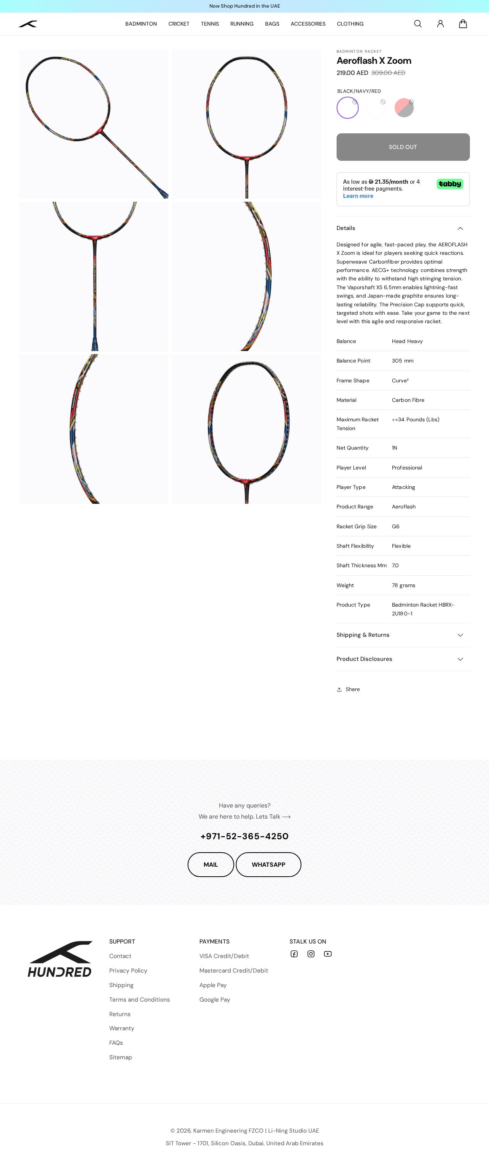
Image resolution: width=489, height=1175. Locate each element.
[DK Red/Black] (404, 107)
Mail (211, 865)
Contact (120, 956)
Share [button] (353, 689)
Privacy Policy (128, 970)
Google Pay (214, 999)
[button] (418, 23)
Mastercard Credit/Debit (233, 970)
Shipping (121, 985)
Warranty (121, 1028)
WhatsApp (268, 865)
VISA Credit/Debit (224, 956)
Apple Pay (213, 985)
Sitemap (120, 1057)
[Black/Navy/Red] (347, 107)
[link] (141, 24)
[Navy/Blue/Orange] (376, 107)
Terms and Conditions (139, 999)
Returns (120, 1014)
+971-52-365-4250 (245, 836)
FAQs (116, 1043)
